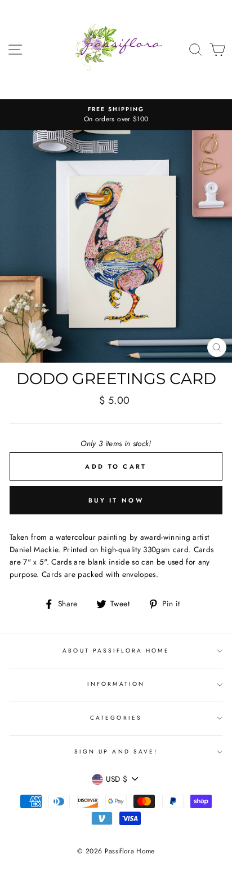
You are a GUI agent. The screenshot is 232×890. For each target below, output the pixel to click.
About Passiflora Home (116, 650)
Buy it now (116, 500)
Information (116, 684)
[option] (116, 115)
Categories (116, 717)
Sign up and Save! (116, 751)
